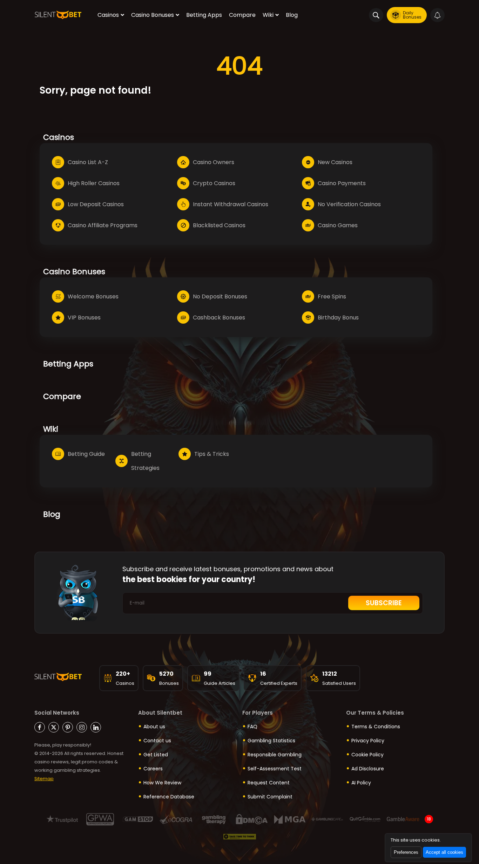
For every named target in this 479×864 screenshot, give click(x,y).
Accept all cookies (444, 852)
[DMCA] (251, 819)
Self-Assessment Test (275, 768)
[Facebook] (39, 727)
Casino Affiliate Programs (102, 225)
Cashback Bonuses (219, 317)
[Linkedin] (95, 727)
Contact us (157, 740)
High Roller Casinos (94, 183)
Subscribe (384, 603)
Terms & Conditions (375, 726)
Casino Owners (213, 162)
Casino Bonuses (152, 15)
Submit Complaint (270, 796)
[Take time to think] (239, 837)
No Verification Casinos (349, 204)
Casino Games (338, 225)
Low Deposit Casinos (96, 204)
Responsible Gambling (275, 754)
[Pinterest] (67, 727)
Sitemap (44, 778)
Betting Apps (204, 15)
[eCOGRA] (176, 819)
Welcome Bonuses (93, 296)
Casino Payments (342, 183)
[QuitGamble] (365, 819)
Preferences (406, 852)
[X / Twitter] (53, 727)
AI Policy (361, 782)
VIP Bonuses (84, 317)
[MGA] (289, 819)
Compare (242, 15)
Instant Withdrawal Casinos (230, 204)
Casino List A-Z (88, 162)
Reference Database (168, 796)
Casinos (108, 15)
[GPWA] (100, 819)
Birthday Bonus (338, 317)
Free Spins (332, 296)
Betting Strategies (145, 461)
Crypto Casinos (214, 183)
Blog (292, 15)
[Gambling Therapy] (213, 819)
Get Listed (155, 754)
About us (154, 726)
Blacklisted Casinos (219, 225)
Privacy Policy (367, 740)
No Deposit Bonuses (220, 296)
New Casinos (335, 162)
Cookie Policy (367, 754)
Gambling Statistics (271, 740)
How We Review (162, 782)
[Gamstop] (138, 819)
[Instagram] (81, 727)
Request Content (269, 782)
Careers (153, 768)
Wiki (268, 15)
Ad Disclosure (367, 768)
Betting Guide (86, 454)
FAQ (252, 726)
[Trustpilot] (62, 819)
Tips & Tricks (211, 454)
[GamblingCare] (327, 819)
